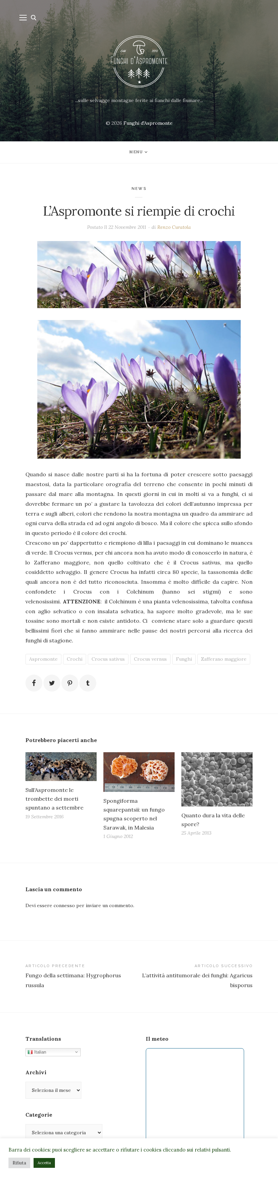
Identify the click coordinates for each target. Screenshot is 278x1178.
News (139, 188)
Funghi (184, 659)
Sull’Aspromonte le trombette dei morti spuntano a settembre (54, 798)
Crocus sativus (108, 659)
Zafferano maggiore (223, 659)
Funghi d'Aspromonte (148, 123)
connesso (64, 905)
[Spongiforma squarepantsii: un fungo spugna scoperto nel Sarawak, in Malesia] (139, 772)
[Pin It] (69, 683)
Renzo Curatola (174, 227)
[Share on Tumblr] (87, 683)
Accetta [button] (44, 1162)
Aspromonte (43, 659)
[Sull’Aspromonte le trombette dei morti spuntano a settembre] (61, 766)
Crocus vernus (150, 659)
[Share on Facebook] (33, 683)
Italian (39, 1051)
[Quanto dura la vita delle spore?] (217, 779)
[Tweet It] (51, 683)
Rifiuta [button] (19, 1163)
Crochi (74, 659)
